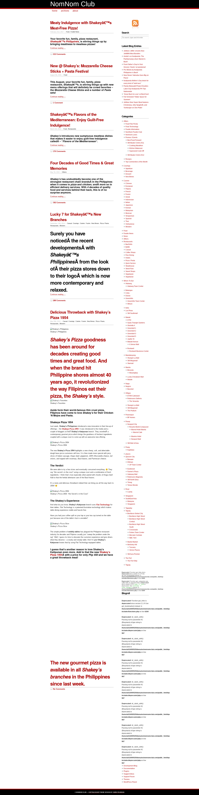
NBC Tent (132, 538)
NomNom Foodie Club (133, 132)
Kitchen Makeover (136, 148)
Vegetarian (129, 277)
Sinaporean (129, 216)
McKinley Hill (132, 545)
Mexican (128, 213)
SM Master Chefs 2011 (135, 143)
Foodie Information (132, 129)
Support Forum (129, 777)
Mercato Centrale (135, 535)
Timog (129, 482)
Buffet (127, 247)
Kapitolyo (130, 450)
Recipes (128, 159)
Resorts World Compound (138, 427)
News (126, 236)
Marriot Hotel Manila (138, 430)
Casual (69, 223)
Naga (127, 384)
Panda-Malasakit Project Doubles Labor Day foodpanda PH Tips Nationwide (136, 88)
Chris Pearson (118, 792)
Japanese (129, 205)
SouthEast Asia (131, 499)
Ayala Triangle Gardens (136, 323)
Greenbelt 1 (131, 328)
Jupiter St (130, 339)
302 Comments (59, 203)
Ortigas (128, 393)
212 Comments (59, 54)
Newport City (132, 424)
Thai (127, 221)
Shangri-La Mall (133, 358)
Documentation (129, 768)
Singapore (129, 496)
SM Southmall (132, 313)
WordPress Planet (130, 782)
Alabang (128, 283)
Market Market (132, 542)
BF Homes (131, 417)
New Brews (95, 223)
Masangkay (133, 373)
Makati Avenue (132, 342)
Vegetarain (129, 274)
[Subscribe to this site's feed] (135, 23)
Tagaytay (128, 508)
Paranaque (129, 415)
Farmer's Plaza (132, 472)
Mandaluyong (130, 355)
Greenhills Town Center (136, 301)
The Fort (128, 558)
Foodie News (75, 32)
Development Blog (130, 766)
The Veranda (134, 401)
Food (67, 32)
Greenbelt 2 (131, 331)
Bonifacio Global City (135, 513)
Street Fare (129, 269)
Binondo (130, 370)
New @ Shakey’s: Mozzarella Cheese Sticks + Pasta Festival (81, 68)
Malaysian (129, 210)
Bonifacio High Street (137, 516)
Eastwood (131, 469)
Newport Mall (136, 439)
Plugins (126, 771)
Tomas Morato (132, 485)
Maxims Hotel (136, 436)
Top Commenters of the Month (136, 162)
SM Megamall (132, 361)
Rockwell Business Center (139, 351)
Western (62, 225)
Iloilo (127, 308)
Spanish (128, 219)
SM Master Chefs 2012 (135, 155)
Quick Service (130, 263)
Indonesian (129, 200)
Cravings (76, 223)
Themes (127, 779)
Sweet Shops (130, 271)
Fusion (88, 223)
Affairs (126, 121)
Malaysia (130, 501)
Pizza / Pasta (104, 223)
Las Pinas (129, 311)
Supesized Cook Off (136, 151)
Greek (127, 197)
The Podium (131, 411)
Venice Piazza (134, 550)
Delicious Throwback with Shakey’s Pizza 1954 (80, 314)
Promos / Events (131, 137)
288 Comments (59, 300)
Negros (128, 386)
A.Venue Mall (134, 344)
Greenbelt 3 (131, 334)
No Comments (59, 689)
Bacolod (130, 389)
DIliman (130, 462)
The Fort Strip (132, 561)
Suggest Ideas (129, 774)
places (127, 454)
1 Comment (58, 103)
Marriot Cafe (137, 432)
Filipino (128, 189)
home (54, 11)
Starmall (130, 363)
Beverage (129, 171)
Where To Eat (128, 281)
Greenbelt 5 (131, 336)
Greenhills (129, 298)
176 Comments (59, 151)
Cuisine (82, 223)
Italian (127, 202)
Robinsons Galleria (134, 398)
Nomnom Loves (131, 135)
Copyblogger (94, 792)
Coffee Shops (130, 252)
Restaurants (72, 129)
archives (65, 11)
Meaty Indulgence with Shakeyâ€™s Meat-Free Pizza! (81, 25)
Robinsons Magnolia (135, 477)
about (75, 11)
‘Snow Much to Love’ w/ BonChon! (136, 94)
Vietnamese (129, 224)
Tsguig (127, 565)
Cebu (127, 293)
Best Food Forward (134, 140)
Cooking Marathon (136, 146)
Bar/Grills (128, 244)
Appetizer (129, 168)
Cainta (129, 492)
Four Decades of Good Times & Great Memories (82, 165)
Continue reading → (58, 48)
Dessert (128, 174)
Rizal (127, 489)
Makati (127, 317)
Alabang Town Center (135, 286)
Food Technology (131, 127)
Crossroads (133, 530)
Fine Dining (129, 255)
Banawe (130, 459)
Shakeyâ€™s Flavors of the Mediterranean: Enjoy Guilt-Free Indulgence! (77, 119)
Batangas (129, 290)
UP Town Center (135, 465)
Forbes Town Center (136, 532)
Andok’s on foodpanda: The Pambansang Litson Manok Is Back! (134, 59)
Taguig (128, 511)
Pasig (127, 447)
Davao (127, 296)
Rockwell (130, 348)
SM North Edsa (132, 480)
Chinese (128, 183)
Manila (128, 367)
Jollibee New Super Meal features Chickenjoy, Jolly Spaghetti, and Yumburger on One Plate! (136, 105)
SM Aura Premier (133, 554)
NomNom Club (72, 4)
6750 (129, 320)
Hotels (127, 258)
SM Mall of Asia (133, 443)
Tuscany (132, 547)
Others (64, 172)
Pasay (127, 421)
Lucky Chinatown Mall (135, 377)
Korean (128, 208)
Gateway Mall (132, 474)
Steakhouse (129, 266)
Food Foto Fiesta (131, 124)
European (129, 186)
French (128, 191)
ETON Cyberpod (133, 396)
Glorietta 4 (131, 325)
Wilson (129, 304)
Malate (129, 380)
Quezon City (130, 457)
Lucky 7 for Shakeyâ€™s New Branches (75, 216)
